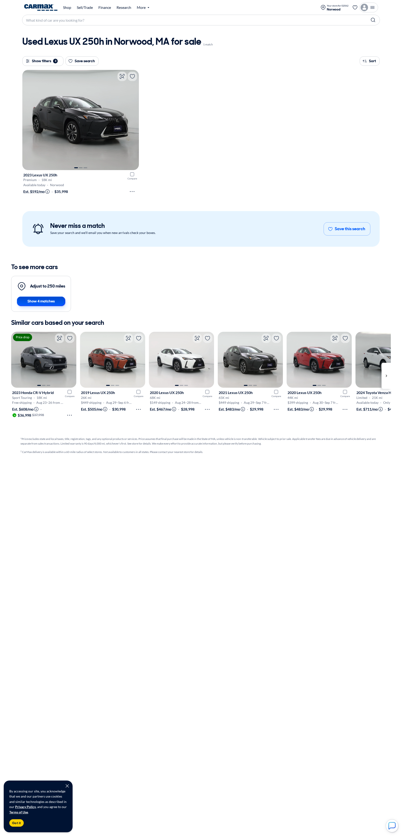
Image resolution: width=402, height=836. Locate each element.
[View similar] (122, 76)
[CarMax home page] (40, 7)
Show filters (44, 60)
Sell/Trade (85, 7)
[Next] (133, 120)
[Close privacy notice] (67, 785)
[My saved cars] (355, 7)
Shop (67, 7)
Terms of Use (18, 812)
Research (124, 7)
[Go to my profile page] (369, 7)
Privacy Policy (25, 807)
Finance (104, 7)
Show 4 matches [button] (41, 301)
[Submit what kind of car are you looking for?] (373, 20)
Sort (372, 60)
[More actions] (132, 191)
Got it (16, 823)
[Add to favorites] (132, 76)
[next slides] (386, 376)
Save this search (350, 229)
